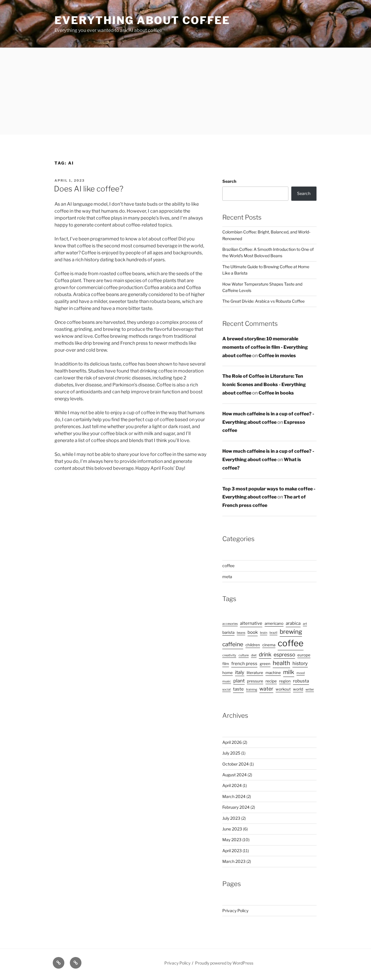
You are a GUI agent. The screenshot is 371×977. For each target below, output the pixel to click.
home (227, 672)
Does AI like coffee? (88, 188)
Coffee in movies (277, 355)
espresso (284, 654)
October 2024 (235, 763)
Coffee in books (276, 393)
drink (265, 654)
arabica (293, 623)
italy (239, 672)
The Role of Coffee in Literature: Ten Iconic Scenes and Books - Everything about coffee (264, 384)
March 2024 (233, 796)
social (226, 689)
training (251, 689)
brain (263, 633)
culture (244, 655)
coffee (228, 565)
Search (229, 181)
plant (239, 681)
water (266, 689)
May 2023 (231, 839)
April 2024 (232, 785)
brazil (273, 633)
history (300, 663)
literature (255, 672)
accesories (230, 624)
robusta (301, 681)
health (281, 663)
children (252, 644)
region (285, 681)
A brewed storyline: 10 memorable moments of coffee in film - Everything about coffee (265, 347)
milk (288, 672)
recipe (271, 681)
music (226, 681)
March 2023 (233, 861)
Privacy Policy (235, 910)
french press (244, 663)
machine (273, 672)
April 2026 (232, 742)
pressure (255, 681)
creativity (229, 655)
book (253, 632)
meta (227, 576)
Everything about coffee (142, 20)
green (265, 663)
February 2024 (236, 807)
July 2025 (231, 752)
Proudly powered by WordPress (224, 962)
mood (301, 673)
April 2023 (232, 850)
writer (309, 689)
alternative (251, 623)
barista (228, 632)
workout (283, 689)
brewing (291, 631)
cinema (268, 644)
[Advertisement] (185, 91)
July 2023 (231, 818)
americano (274, 623)
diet (254, 655)
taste (238, 689)
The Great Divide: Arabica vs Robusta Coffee (263, 301)
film (225, 663)
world (298, 689)
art (305, 624)
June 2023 (232, 828)
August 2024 (234, 774)
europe (303, 655)
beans (241, 633)
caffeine (232, 644)
